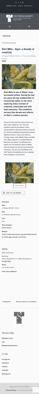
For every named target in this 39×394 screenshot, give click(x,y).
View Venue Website (9, 271)
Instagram (6, 359)
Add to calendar (13, 193)
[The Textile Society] (19, 18)
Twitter (5, 367)
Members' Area (11, 6)
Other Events (7, 228)
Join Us (20, 6)
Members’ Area (7, 338)
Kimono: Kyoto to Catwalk (26, 302)
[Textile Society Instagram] (16, 2)
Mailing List (28, 6)
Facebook (5, 363)
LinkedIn (5, 370)
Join (3, 342)
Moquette (7, 302)
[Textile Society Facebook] (18, 2)
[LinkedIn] (23, 2)
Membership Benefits (10, 346)
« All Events (6, 36)
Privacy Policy (11, 390)
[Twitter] (21, 2)
